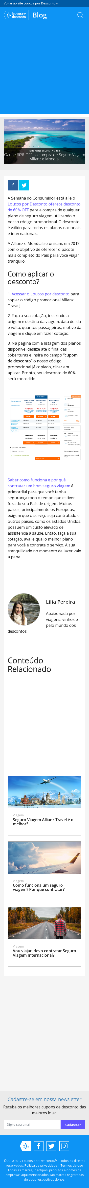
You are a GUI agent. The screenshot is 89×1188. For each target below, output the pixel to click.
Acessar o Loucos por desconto (40, 294)
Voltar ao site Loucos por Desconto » (31, 3)
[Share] (13, 185)
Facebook (39, 1146)
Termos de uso (72, 1165)
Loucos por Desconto (25, 1146)
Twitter (51, 1146)
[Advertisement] (44, 70)
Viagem (56, 150)
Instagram (64, 1146)
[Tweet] (24, 185)
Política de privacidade (40, 1165)
